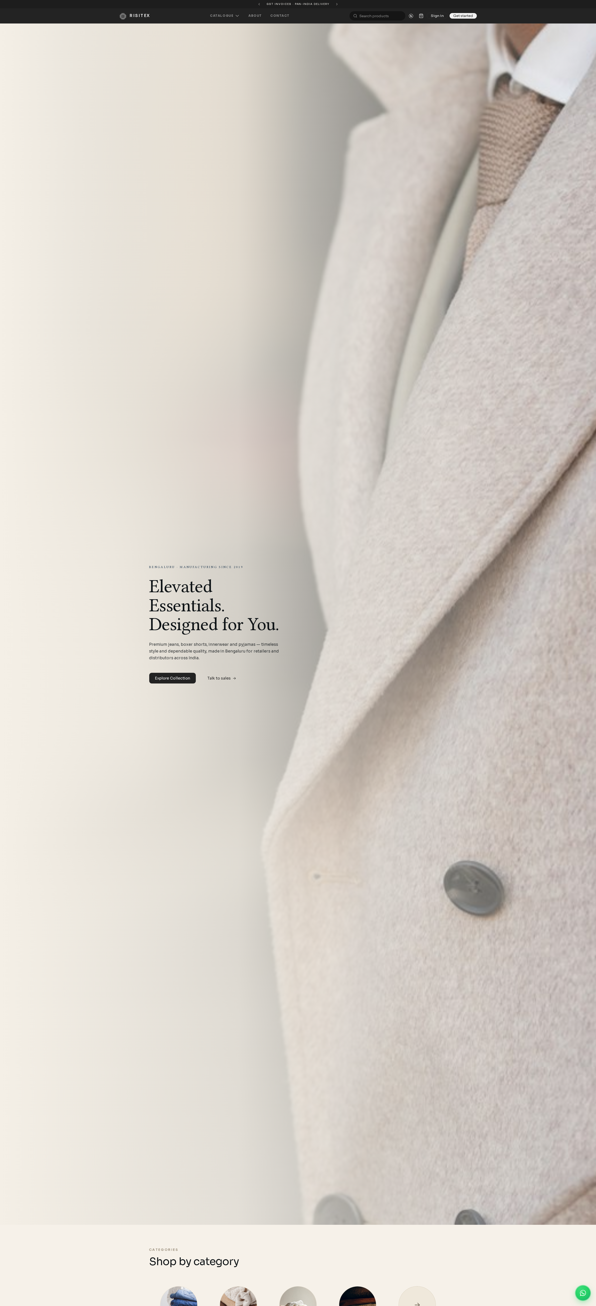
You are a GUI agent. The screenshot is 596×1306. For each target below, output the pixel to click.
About (255, 16)
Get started (463, 15)
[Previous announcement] (245, 4)
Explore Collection (172, 678)
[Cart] (421, 15)
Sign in (437, 15)
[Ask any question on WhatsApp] (583, 1293)
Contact (280, 16)
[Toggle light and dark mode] (411, 15)
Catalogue (222, 16)
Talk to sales (221, 678)
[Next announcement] (351, 4)
